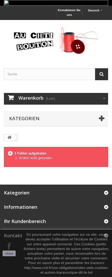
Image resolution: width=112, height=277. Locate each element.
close (9, 253)
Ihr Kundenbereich (25, 221)
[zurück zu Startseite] (9, 137)
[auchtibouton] (56, 39)
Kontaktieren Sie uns (69, 12)
